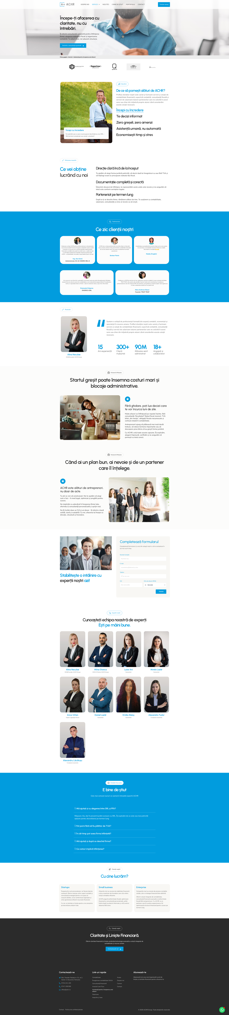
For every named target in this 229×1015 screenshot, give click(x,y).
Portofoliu (130, 4)
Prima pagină (63, 57)
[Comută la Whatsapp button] (222, 1010)
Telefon (122, 572)
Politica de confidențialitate (74, 1010)
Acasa (119, 977)
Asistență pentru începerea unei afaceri (102, 990)
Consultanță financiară (99, 983)
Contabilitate (96, 977)
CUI (121, 581)
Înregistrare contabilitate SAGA (102, 980)
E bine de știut (117, 4)
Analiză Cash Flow (98, 986)
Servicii (95, 4)
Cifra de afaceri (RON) (150, 581)
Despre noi (85, 4)
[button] (122, 84)
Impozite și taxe (97, 997)
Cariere (119, 983)
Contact (141, 4)
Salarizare (95, 994)
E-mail (121, 563)
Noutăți (106, 4)
